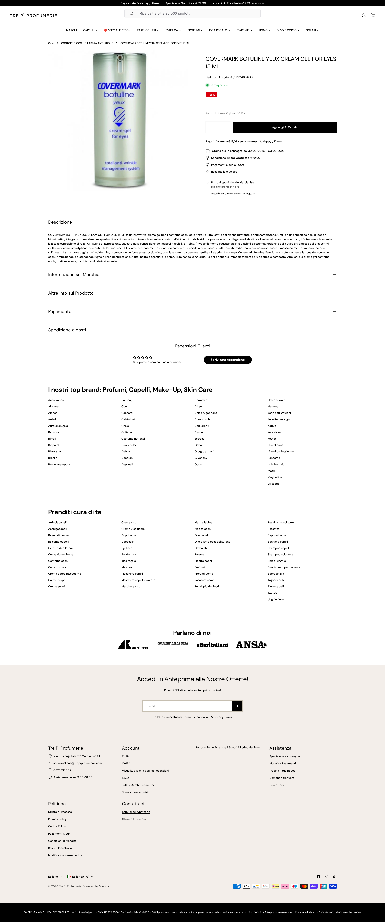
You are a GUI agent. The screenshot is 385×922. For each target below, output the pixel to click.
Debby (125, 451)
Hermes (273, 406)
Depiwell (127, 464)
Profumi (200, 567)
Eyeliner (126, 548)
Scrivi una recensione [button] (228, 360)
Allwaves (54, 406)
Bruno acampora (59, 464)
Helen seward (277, 400)
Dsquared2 (202, 426)
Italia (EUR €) (80, 876)
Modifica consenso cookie (65, 855)
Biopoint (53, 445)
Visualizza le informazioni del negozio (233, 193)
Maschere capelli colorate (138, 580)
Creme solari (56, 586)
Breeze (52, 458)
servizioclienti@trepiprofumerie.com (77, 763)
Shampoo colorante (280, 554)
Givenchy (201, 458)
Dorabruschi (203, 419)
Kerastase (274, 432)
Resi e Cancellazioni (61, 848)
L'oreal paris (275, 445)
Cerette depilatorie (61, 548)
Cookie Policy (57, 826)
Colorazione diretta (61, 554)
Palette (199, 554)
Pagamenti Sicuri (59, 833)
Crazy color (128, 445)
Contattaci (276, 785)
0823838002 (62, 770)
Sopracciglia (276, 573)
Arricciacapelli (57, 522)
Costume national (133, 438)
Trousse (273, 593)
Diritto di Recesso (60, 812)
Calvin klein (128, 419)
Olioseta (273, 483)
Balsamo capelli (58, 541)
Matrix (272, 471)
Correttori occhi (58, 567)
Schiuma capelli (278, 541)
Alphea (52, 413)
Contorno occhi (58, 561)
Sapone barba (277, 535)
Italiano (53, 876)
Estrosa (199, 438)
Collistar (126, 432)
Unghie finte (276, 599)
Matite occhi (203, 529)
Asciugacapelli (57, 529)
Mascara (127, 567)
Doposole (127, 541)
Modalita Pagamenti (282, 763)
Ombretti (201, 548)
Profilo (126, 756)
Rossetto (273, 529)
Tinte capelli (276, 586)
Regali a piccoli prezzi (282, 522)
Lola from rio (276, 464)
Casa (51, 43)
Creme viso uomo (133, 529)
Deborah (127, 458)
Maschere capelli (132, 573)
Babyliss (53, 432)
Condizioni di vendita (62, 841)
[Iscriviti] (237, 706)
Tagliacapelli (276, 580)
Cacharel (127, 413)
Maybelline (275, 477)
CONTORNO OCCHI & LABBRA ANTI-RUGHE (87, 43)
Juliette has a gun (279, 419)
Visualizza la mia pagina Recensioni (145, 770)
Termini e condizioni (196, 717)
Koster (272, 438)
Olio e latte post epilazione (212, 541)
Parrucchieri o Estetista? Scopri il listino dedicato (228, 747)
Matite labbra (204, 522)
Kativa (272, 426)
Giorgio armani (204, 451)
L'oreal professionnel (281, 451)
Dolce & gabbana (206, 413)
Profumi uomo (204, 573)
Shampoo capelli (279, 548)
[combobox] (192, 13)
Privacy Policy (223, 717)
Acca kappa (56, 400)
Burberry (127, 400)
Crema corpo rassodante (64, 573)
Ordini (126, 763)
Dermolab (201, 400)
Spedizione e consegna (284, 756)
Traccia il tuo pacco (282, 770)
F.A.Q (125, 778)
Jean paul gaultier (279, 413)
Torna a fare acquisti (135, 792)
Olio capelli (202, 535)
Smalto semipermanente (284, 567)
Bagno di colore (58, 535)
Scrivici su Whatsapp (136, 812)
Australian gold (58, 426)
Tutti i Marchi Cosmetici (138, 785)
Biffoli (52, 438)
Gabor (199, 445)
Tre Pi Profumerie (70, 886)
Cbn (124, 406)
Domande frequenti (282, 778)
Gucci (198, 464)
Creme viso (128, 522)
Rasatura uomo (204, 580)
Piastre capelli (204, 561)
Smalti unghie (277, 561)
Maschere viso (130, 586)
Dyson (199, 432)
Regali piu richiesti (207, 586)
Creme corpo (56, 580)
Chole (125, 426)
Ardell (52, 419)
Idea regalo (128, 561)
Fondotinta (128, 554)
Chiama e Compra (134, 819)
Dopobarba (128, 535)
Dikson (199, 406)
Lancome (274, 458)
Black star (54, 451)
